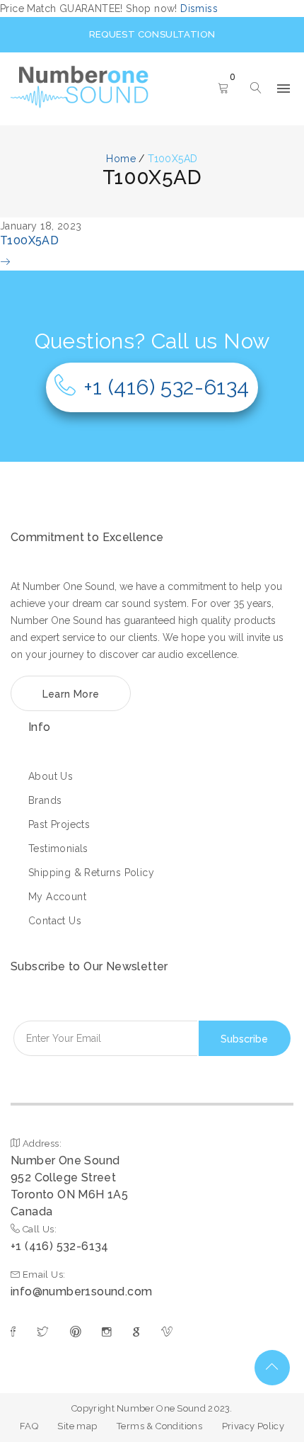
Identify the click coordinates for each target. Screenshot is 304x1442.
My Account (57, 896)
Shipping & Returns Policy (91, 872)
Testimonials (58, 848)
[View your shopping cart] (223, 89)
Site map (77, 1426)
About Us (50, 776)
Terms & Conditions (159, 1426)
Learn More (71, 694)
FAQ (29, 1426)
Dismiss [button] (199, 8)
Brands (45, 800)
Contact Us (54, 920)
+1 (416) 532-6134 (166, 387)
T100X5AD (29, 240)
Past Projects (59, 824)
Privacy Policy (253, 1426)
